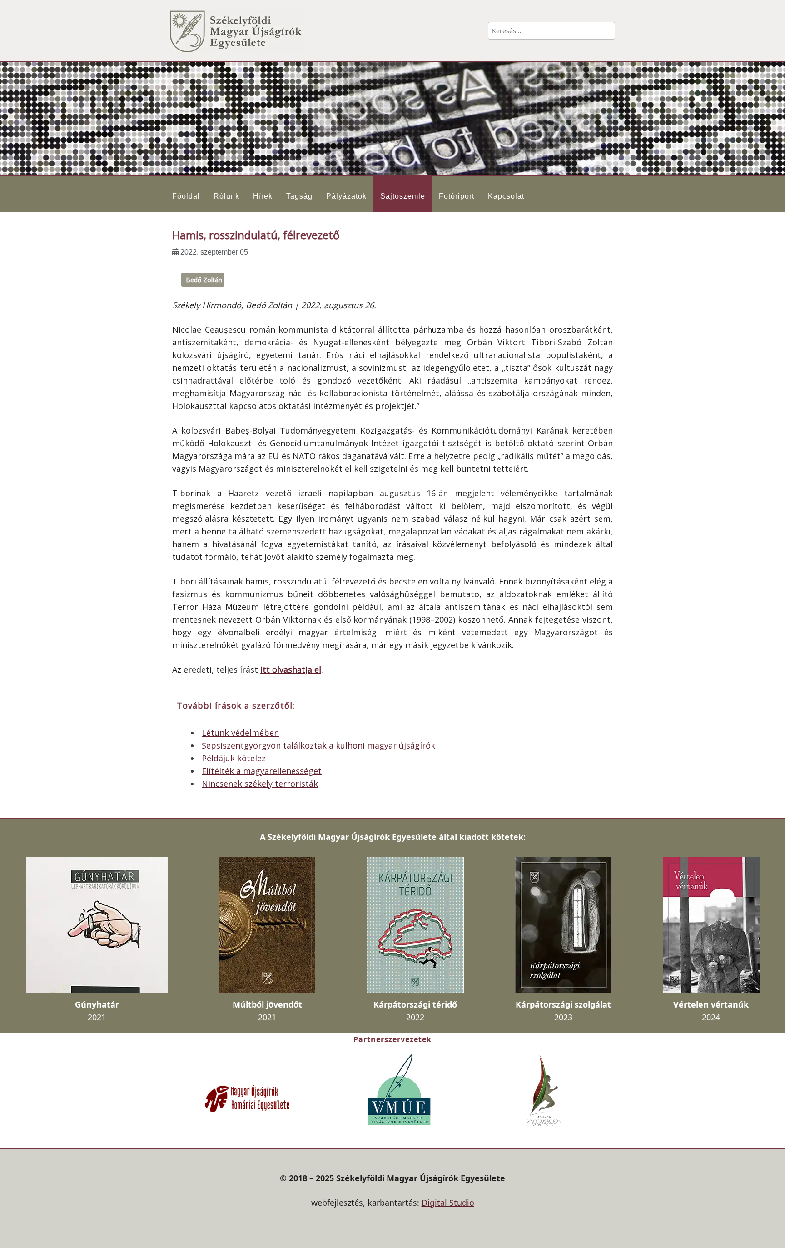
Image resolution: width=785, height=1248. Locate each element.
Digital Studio (448, 1202)
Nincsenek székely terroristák (260, 783)
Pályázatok (346, 196)
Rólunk (226, 196)
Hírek (263, 196)
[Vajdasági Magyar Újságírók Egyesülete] (399, 1088)
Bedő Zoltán (204, 279)
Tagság (299, 196)
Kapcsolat (506, 196)
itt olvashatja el (290, 669)
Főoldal (186, 196)
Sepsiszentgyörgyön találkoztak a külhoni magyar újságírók (318, 745)
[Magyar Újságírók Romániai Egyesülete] (247, 1097)
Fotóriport (456, 196)
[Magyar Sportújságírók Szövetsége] (545, 1089)
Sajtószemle (402, 196)
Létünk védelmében (240, 732)
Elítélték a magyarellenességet (262, 770)
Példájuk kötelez (234, 758)
